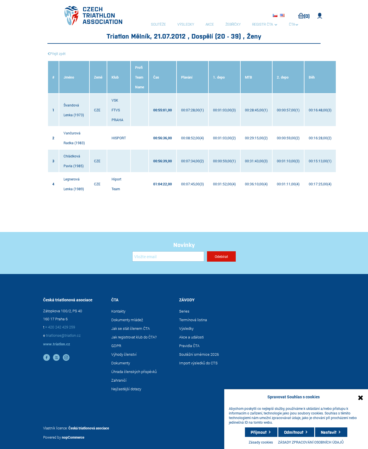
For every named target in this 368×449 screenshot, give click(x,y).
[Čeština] (276, 16)
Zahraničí (118, 380)
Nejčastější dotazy (126, 388)
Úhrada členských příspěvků (134, 371)
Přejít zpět (58, 53)
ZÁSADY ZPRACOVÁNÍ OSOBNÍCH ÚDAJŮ (311, 442)
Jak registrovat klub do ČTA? (134, 337)
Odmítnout (293, 432)
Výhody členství (124, 354)
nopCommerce (73, 437)
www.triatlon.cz (56, 344)
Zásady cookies (261, 442)
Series (184, 311)
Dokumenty (120, 363)
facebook (46, 357)
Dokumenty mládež (127, 319)
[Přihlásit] (319, 16)
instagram (66, 357)
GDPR (116, 345)
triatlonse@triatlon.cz (63, 335)
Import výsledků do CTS (198, 363)
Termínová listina (193, 319)
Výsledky (186, 328)
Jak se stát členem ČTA (130, 328)
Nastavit (328, 432)
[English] (283, 16)
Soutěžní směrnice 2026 (199, 354)
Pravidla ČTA (189, 345)
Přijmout (259, 432)
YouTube (56, 357)
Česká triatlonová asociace (88, 428)
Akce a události (191, 337)
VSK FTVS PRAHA (117, 110)
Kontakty (118, 311)
